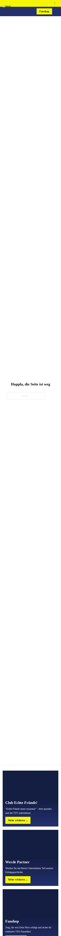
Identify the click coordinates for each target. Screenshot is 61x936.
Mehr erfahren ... (18, 820)
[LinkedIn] (52, 3)
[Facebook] (40, 3)
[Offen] (56, 11)
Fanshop (44, 11)
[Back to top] (54, 931)
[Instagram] (44, 3)
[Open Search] (57, 3)
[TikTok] (48, 3)
